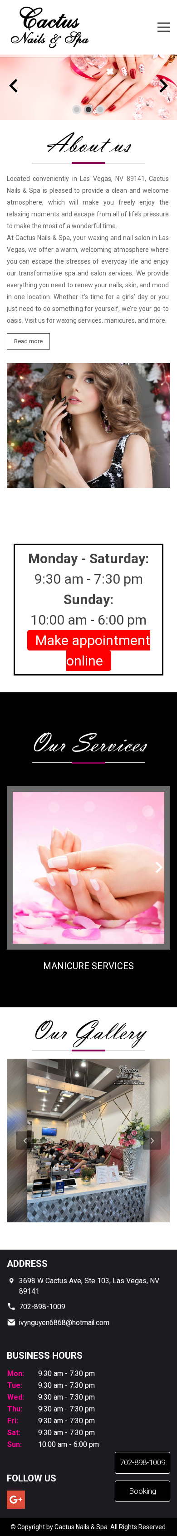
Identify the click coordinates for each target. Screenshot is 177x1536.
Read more (28, 341)
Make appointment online (92, 650)
